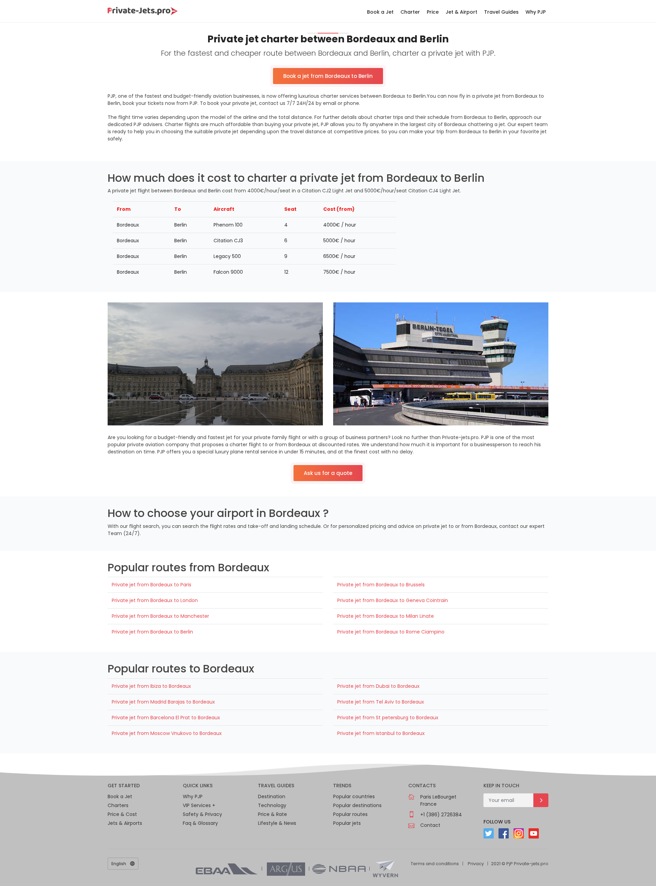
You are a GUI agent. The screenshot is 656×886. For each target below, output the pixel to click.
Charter (410, 12)
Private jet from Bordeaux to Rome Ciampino (391, 631)
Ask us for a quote (328, 473)
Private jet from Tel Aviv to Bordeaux (380, 701)
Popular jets (347, 823)
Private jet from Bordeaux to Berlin (152, 631)
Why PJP (535, 12)
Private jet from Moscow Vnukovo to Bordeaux (167, 733)
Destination (271, 796)
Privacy (476, 863)
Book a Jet (380, 12)
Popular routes (350, 814)
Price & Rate (272, 814)
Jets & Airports (125, 823)
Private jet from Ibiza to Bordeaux (151, 686)
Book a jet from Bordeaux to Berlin (328, 76)
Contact (430, 825)
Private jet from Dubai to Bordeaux (378, 686)
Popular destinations (357, 805)
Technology (272, 805)
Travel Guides (501, 12)
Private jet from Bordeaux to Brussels (381, 584)
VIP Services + (199, 805)
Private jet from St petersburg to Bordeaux (387, 717)
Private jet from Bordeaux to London (155, 600)
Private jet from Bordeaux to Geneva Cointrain (392, 600)
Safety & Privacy (202, 814)
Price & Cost (122, 814)
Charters (118, 805)
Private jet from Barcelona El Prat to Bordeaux (166, 717)
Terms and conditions (435, 863)
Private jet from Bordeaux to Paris (151, 584)
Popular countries (354, 796)
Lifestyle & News (277, 823)
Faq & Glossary (200, 823)
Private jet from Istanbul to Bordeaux (381, 733)
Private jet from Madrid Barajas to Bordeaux (163, 701)
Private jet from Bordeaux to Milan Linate (385, 616)
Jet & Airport (461, 12)
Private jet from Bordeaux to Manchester (160, 616)
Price (433, 12)
